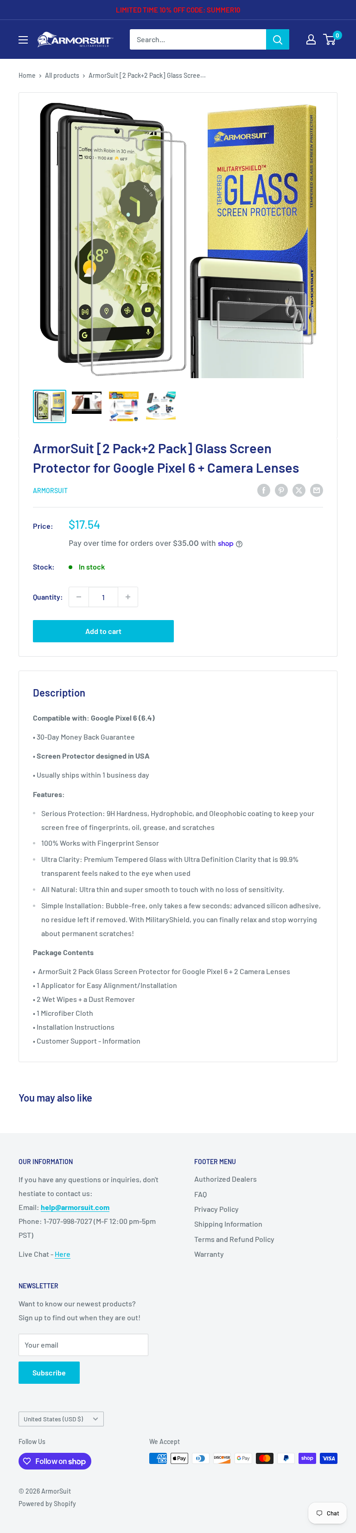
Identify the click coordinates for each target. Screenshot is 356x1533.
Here (62, 1253)
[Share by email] (316, 489)
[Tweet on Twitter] (298, 489)
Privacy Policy (216, 1208)
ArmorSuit (50, 490)
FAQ (200, 1194)
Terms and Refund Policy (234, 1239)
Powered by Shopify (47, 1504)
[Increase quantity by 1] (128, 597)
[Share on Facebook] (263, 489)
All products (62, 75)
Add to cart (103, 631)
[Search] (277, 39)
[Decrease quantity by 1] (79, 597)
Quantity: (48, 596)
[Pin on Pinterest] (281, 489)
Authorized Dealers (225, 1178)
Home (27, 75)
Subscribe (49, 1372)
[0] (330, 39)
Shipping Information (228, 1223)
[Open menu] (23, 40)
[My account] (311, 39)
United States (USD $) (53, 1419)
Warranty (209, 1253)
